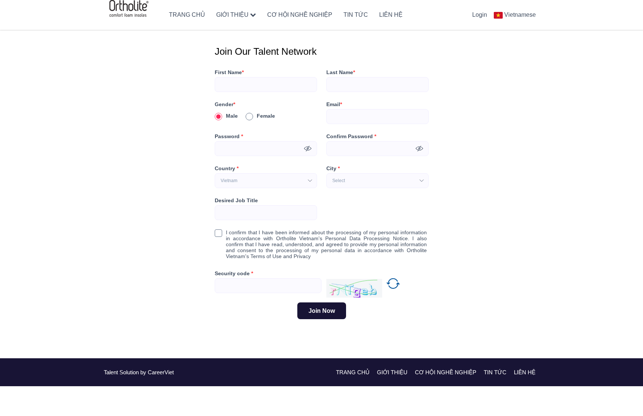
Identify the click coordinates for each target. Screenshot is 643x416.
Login (479, 15)
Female (266, 116)
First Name (229, 72)
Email (334, 104)
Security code (234, 273)
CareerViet (161, 372)
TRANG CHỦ (187, 15)
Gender (225, 104)
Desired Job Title (236, 200)
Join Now (321, 311)
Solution (129, 372)
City (333, 168)
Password (229, 136)
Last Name (340, 72)
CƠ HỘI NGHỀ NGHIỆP (299, 15)
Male (232, 116)
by (144, 372)
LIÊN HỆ (391, 15)
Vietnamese (520, 15)
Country (227, 168)
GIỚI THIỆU (232, 15)
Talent (111, 372)
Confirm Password (351, 136)
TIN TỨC (355, 15)
